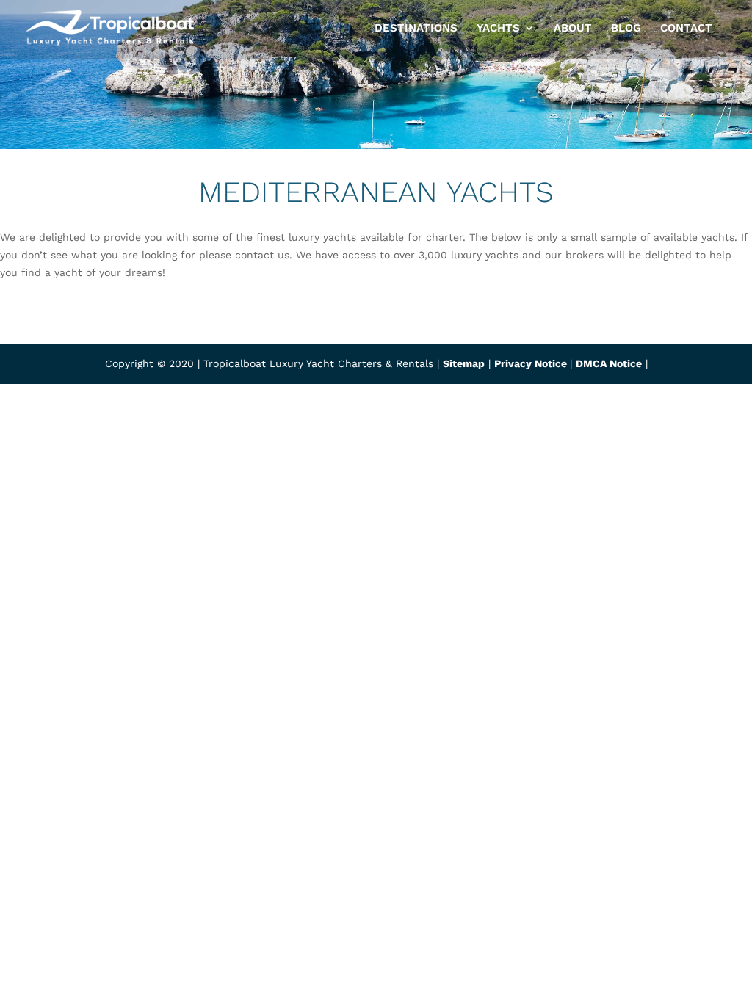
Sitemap (464, 363)
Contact (686, 29)
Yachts (498, 29)
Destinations (416, 29)
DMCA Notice (609, 363)
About (573, 29)
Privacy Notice (532, 363)
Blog (626, 29)
